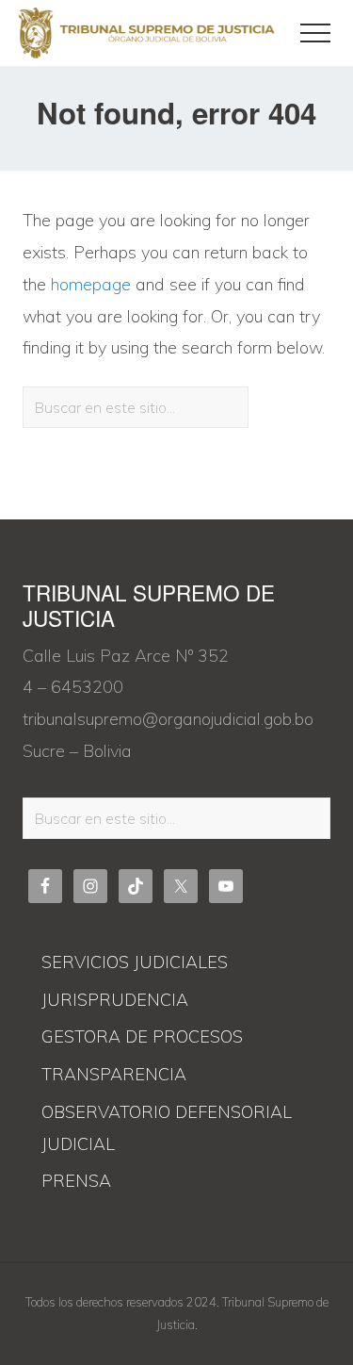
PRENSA (76, 1181)
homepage (91, 284)
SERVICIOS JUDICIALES (134, 962)
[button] (315, 33)
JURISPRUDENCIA (114, 1000)
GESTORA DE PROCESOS (142, 1036)
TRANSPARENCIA (113, 1074)
